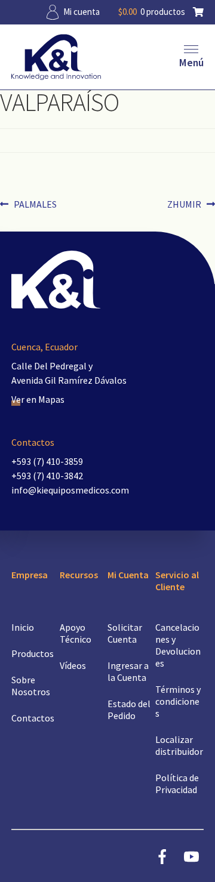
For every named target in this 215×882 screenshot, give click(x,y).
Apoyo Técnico (75, 633)
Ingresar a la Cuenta (128, 671)
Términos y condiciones (178, 701)
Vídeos (73, 665)
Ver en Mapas (37, 399)
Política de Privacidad (177, 783)
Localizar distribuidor (179, 745)
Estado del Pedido (129, 709)
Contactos (32, 718)
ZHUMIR (187, 204)
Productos (32, 653)
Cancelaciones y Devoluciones (178, 645)
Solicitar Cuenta (125, 633)
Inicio (22, 627)
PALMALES (35, 204)
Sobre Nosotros (30, 686)
